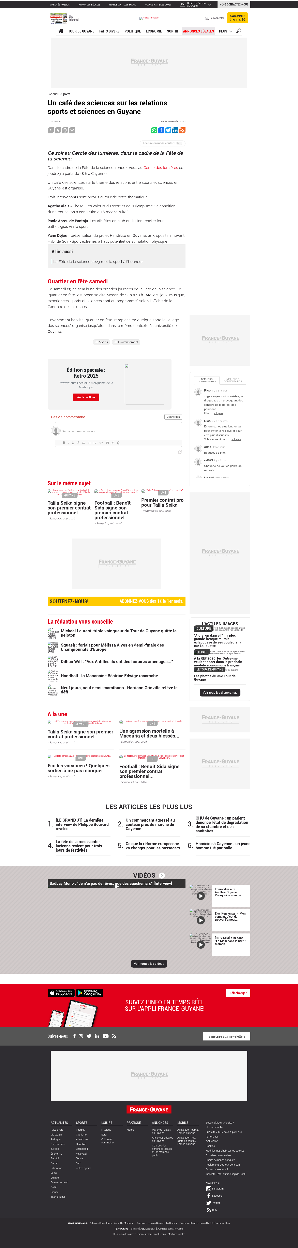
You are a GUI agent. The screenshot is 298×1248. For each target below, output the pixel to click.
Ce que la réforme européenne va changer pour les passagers (153, 846)
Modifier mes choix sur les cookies (225, 1150)
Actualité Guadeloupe (101, 1223)
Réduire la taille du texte (51, 130)
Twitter (216, 1202)
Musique (106, 1129)
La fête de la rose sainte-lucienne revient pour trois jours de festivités (79, 846)
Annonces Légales (198, 31)
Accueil (54, 94)
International (58, 1196)
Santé (54, 1172)
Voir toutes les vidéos (149, 964)
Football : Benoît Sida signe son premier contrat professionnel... (112, 510)
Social (54, 1163)
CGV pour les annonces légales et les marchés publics (162, 1150)
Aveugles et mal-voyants (170, 1228)
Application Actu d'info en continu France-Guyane (186, 1140)
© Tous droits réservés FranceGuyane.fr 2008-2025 (139, 1234)
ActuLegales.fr (147, 1228)
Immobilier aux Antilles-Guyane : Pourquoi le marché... (229, 892)
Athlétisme (82, 1139)
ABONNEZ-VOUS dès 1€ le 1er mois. (116, 601)
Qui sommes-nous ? (217, 1169)
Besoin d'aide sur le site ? (220, 1122)
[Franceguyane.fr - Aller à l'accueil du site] (149, 18)
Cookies (210, 1146)
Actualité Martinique (124, 1223)
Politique (133, 31)
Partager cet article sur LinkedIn (175, 130)
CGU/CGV (212, 1141)
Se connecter (217, 18)
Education (56, 1168)
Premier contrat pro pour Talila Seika (162, 502)
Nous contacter (214, 1127)
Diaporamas (57, 1144)
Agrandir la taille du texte (58, 130)
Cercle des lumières (161, 167)
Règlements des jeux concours (223, 1164)
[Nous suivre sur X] (88, 1036)
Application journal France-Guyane (187, 1131)
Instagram (218, 1188)
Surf (78, 1163)
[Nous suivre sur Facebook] (74, 1036)
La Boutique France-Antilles (180, 1223)
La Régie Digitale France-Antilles (213, 1223)
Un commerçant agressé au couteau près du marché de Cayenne (150, 824)
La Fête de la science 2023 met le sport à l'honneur (98, 261)
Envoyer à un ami (72, 130)
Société (55, 1158)
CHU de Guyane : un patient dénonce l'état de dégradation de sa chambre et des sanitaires (222, 824)
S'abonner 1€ (237, 18)
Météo (130, 1129)
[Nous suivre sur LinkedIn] (97, 1036)
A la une (60, 31)
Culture (55, 1177)
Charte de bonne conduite (220, 1160)
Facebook (217, 1195)
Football (80, 1129)
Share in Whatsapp (154, 130)
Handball (81, 1144)
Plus (223, 31)
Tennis (79, 1158)
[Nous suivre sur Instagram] (81, 1036)
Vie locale (56, 1134)
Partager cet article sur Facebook (161, 130)
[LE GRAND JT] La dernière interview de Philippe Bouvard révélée (82, 824)
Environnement (128, 342)
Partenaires (212, 1136)
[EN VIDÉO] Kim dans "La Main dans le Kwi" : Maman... (230, 941)
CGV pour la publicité (230, 1132)
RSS (214, 1210)
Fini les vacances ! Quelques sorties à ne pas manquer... (78, 768)
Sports (65, 94)
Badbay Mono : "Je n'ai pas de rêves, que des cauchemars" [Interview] (111, 883)
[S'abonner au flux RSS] (114, 1036)
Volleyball (81, 1153)
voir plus (218, 413)
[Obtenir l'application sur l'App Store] (61, 992)
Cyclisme (81, 1134)
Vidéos (144, 875)
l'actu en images (220, 624)
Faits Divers (109, 31)
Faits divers (57, 1129)
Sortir (172, 31)
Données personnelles (218, 1155)
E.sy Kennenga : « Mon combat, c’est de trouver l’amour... (230, 916)
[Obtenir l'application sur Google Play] (89, 992)
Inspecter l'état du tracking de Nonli (225, 1174)
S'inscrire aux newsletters (226, 1036)
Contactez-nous (237, 4)
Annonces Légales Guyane (150, 1223)
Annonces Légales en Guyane (162, 1139)
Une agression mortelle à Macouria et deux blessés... (149, 733)
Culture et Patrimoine (107, 1141)
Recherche (238, 31)
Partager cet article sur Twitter (168, 130)
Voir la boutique (86, 397)
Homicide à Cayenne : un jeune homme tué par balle (223, 846)
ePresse (135, 1228)
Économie (154, 31)
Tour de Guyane (81, 31)
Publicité (210, 1132)
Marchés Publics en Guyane (161, 1131)
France (55, 1192)
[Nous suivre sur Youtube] (106, 1036)
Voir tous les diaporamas (220, 692)
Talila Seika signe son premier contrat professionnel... (69, 508)
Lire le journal (74, 18)
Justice (55, 1148)
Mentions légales (176, 1234)
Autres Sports (83, 1168)
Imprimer (65, 130)
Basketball (82, 1148)
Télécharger (238, 993)
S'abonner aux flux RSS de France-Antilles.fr (182, 130)
